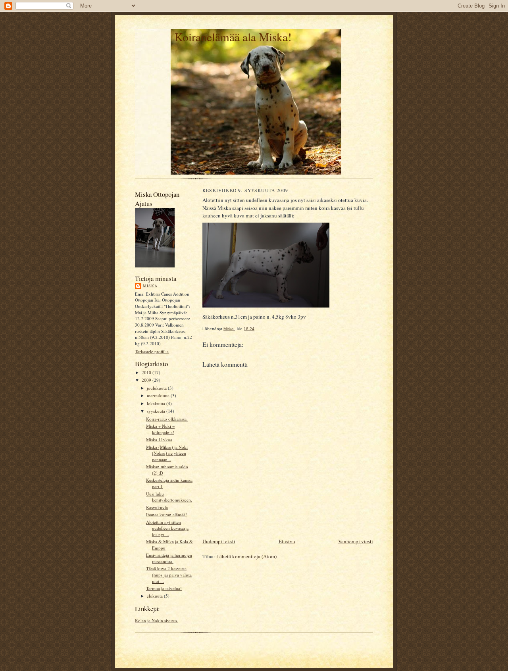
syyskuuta (156, 411)
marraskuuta (159, 395)
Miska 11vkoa (159, 439)
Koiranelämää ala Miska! (233, 36)
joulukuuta (157, 388)
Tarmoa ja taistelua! (164, 588)
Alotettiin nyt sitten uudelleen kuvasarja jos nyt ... (167, 528)
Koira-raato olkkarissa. (167, 419)
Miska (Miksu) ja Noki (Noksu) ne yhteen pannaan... (167, 453)
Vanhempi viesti (355, 541)
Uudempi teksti (218, 541)
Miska (150, 285)
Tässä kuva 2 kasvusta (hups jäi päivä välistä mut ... (169, 574)
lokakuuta (156, 403)
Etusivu (287, 541)
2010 (147, 372)
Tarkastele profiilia (152, 351)
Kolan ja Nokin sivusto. (156, 620)
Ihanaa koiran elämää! (166, 514)
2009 (147, 380)
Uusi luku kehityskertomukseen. (169, 497)
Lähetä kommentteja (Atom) (246, 556)
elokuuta (155, 596)
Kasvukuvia (157, 507)
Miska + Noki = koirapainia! (160, 429)
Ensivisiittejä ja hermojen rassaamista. (169, 558)
